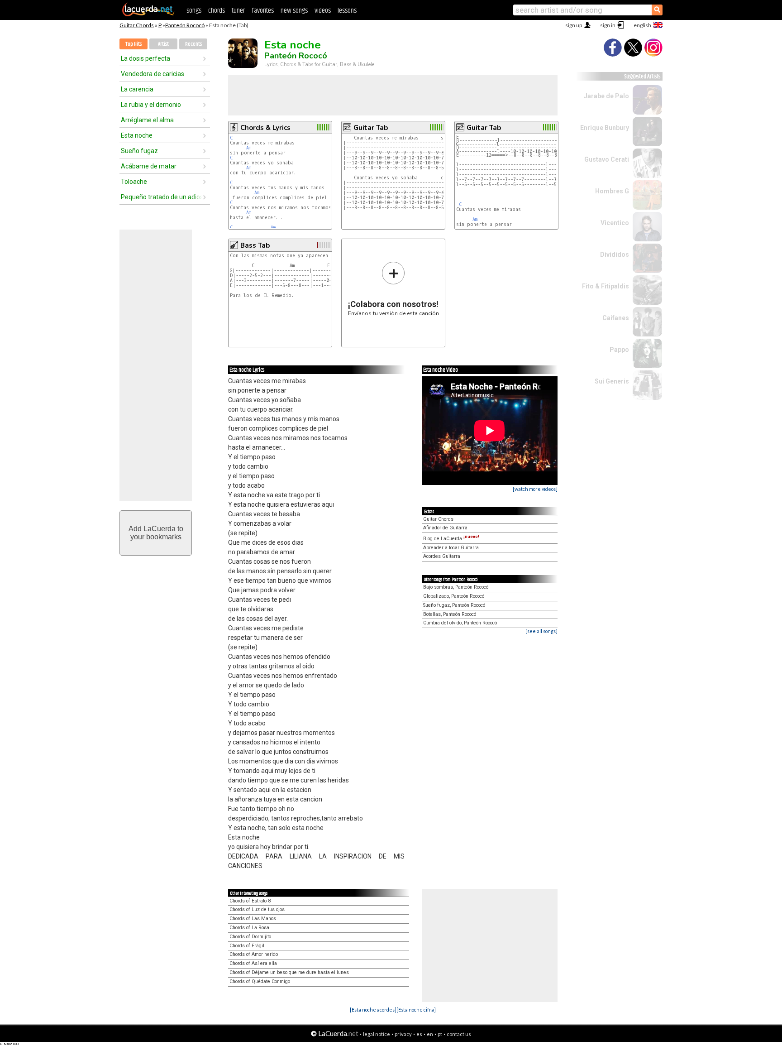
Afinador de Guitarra (445, 528)
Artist (163, 44)
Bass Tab (255, 245)
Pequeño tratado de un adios (161, 197)
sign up (573, 25)
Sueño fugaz (139, 150)
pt (440, 1034)
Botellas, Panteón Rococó (449, 614)
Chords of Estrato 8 (250, 901)
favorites (263, 10)
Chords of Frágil (246, 946)
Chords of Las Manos (252, 918)
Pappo (619, 349)
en (430, 1034)
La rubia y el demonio (151, 104)
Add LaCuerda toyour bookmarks (156, 533)
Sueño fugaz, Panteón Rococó (454, 605)
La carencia (137, 89)
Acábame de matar (148, 166)
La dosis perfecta (145, 58)
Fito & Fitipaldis (605, 286)
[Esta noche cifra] (416, 1009)
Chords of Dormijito (250, 937)
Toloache (134, 181)
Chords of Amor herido (253, 954)
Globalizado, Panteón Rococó (453, 596)
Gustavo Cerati (606, 159)
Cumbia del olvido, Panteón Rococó (460, 623)
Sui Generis (612, 381)
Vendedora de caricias (152, 73)
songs (193, 10)
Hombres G (612, 191)
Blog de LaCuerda (451, 539)
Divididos (614, 254)
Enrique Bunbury (604, 127)
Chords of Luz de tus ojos (257, 909)
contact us (459, 1034)
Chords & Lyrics (265, 127)
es (419, 1034)
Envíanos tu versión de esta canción (393, 288)
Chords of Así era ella (253, 963)
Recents (193, 44)
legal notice (376, 1034)
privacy (403, 1034)
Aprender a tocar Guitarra (451, 548)
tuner (238, 10)
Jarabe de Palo (606, 96)
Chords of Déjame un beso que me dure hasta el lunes (289, 972)
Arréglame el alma (147, 120)
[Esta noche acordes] (373, 1009)
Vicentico (615, 222)
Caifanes (615, 317)
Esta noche (137, 135)
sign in (607, 25)
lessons (347, 10)
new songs (294, 10)
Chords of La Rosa (249, 928)
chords (216, 10)
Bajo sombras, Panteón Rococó (455, 587)
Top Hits (133, 44)
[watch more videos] (535, 489)
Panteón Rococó (185, 25)
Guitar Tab (370, 127)
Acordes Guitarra (441, 556)
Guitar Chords (136, 25)
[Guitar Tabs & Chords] (148, 14)
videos (323, 10)
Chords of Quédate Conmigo (259, 981)
